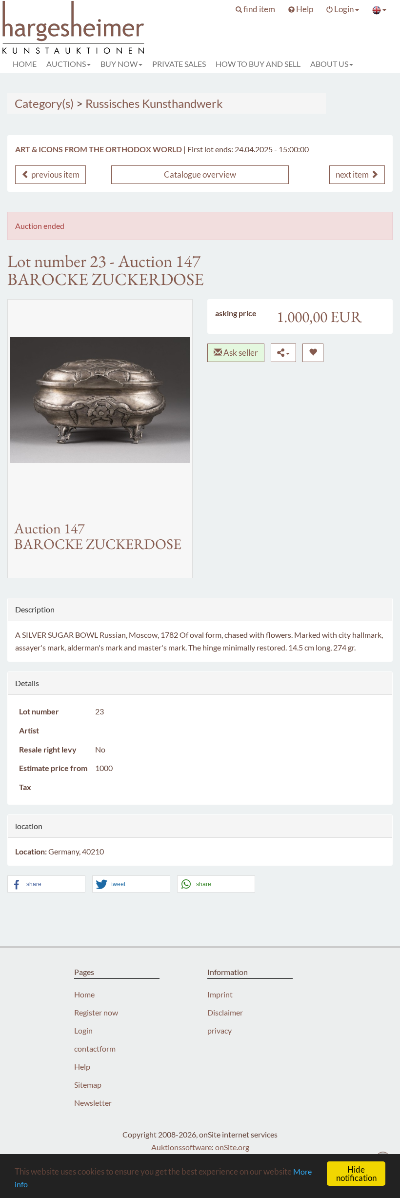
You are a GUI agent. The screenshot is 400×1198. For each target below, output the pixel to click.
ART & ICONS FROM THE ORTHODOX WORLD (98, 149)
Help (82, 1066)
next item (353, 174)
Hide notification (356, 1173)
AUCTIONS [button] (66, 63)
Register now (96, 1012)
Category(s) (44, 103)
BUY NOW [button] (119, 63)
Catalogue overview (200, 174)
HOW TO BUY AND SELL (258, 63)
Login (83, 1030)
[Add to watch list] (312, 353)
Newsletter (93, 1102)
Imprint (220, 994)
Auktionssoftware (181, 1147)
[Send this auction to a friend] (283, 353)
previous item (55, 174)
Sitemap (87, 1084)
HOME (25, 63)
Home (84, 994)
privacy (219, 1030)
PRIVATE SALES (179, 63)
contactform (95, 1048)
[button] (255, 9)
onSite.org (232, 1147)
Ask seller (240, 352)
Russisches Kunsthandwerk (154, 103)
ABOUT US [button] (329, 63)
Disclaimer (225, 1012)
